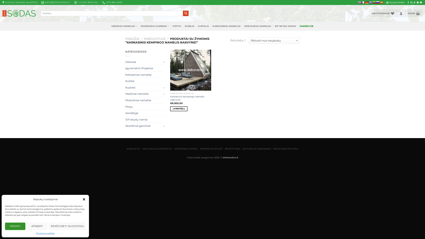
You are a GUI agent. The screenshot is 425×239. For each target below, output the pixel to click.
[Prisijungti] (401, 13)
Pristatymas (232, 149)
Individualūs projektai (157, 149)
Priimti (15, 226)
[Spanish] (381, 2)
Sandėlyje (131, 113)
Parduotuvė (155, 39)
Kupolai (203, 26)
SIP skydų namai (285, 26)
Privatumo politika (45, 233)
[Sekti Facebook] (408, 2)
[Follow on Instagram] (411, 2)
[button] (84, 199)
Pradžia (132, 39)
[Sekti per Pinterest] (418, 2)
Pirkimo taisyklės (211, 149)
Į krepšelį (179, 109)
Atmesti (37, 226)
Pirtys (177, 26)
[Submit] (186, 13)
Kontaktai (133, 149)
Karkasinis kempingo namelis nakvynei (187, 98)
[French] (363, 2)
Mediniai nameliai (123, 26)
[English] (359, 2)
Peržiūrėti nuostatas (67, 226)
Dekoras (130, 62)
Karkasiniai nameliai (226, 26)
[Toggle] (164, 62)
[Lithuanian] (374, 2)
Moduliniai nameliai (257, 26)
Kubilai (189, 26)
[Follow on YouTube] (421, 2)
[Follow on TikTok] (415, 2)
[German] (366, 2)
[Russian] (377, 2)
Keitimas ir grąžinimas (257, 149)
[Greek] (370, 2)
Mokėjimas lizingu (186, 149)
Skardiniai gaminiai (154, 26)
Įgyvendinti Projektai (139, 68)
